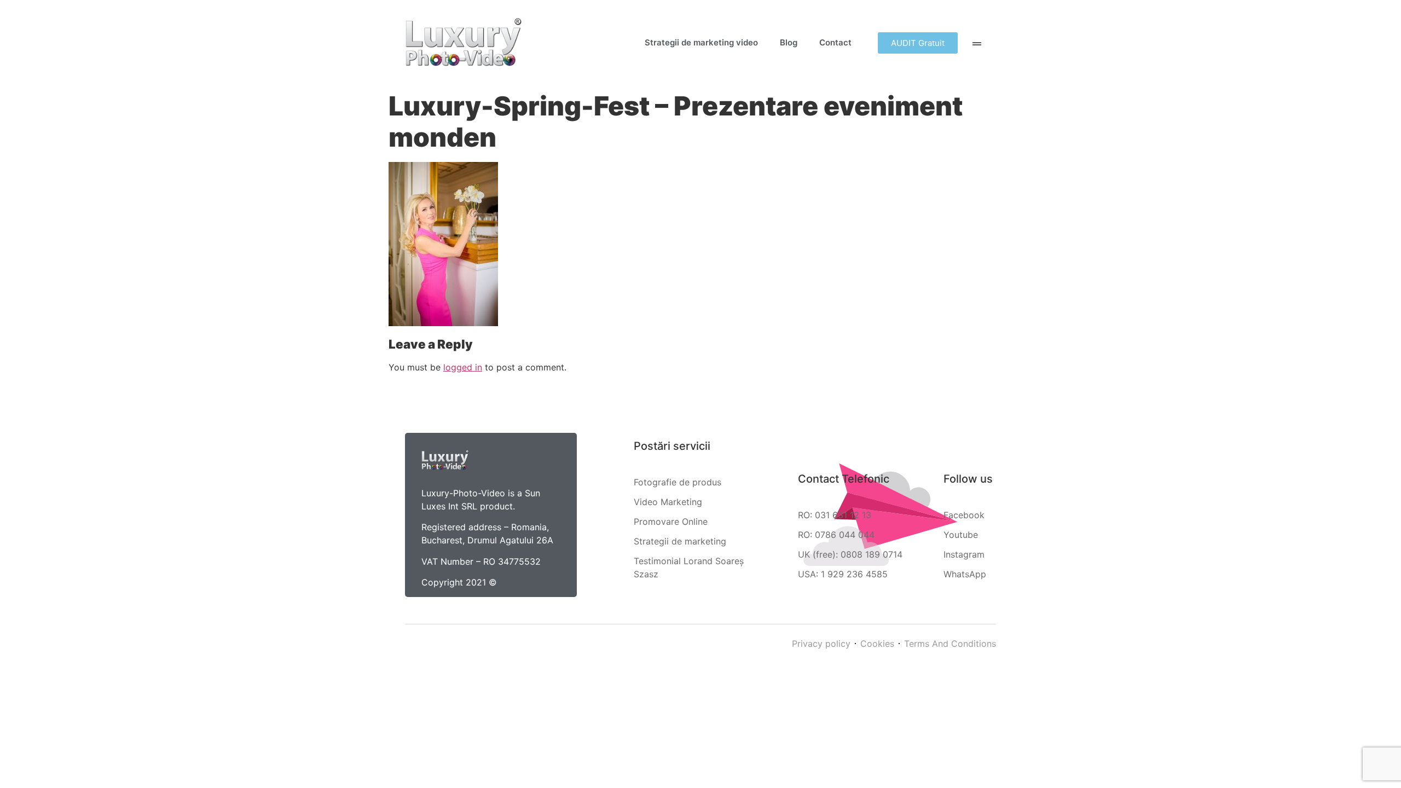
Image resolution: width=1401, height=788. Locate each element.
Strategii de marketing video (701, 42)
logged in (462, 367)
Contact (835, 42)
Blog (788, 42)
